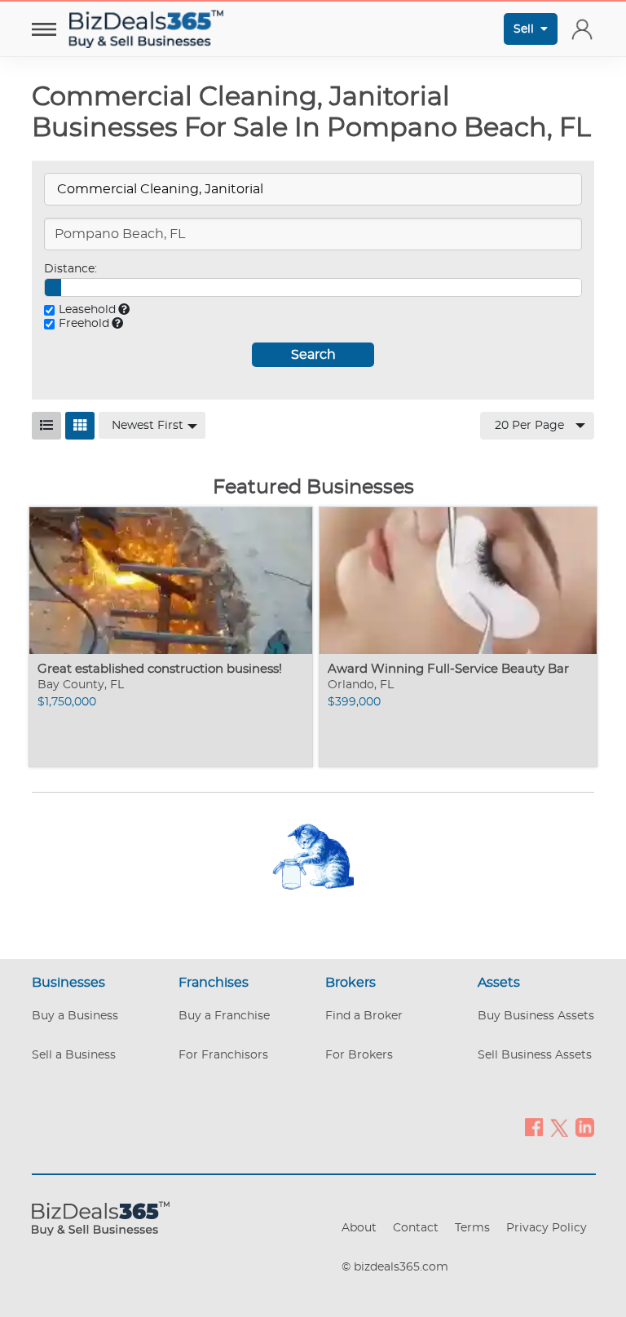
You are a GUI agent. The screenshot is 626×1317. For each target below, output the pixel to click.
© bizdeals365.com (395, 1267)
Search (313, 354)
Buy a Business (75, 1016)
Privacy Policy (546, 1228)
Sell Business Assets (535, 1055)
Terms (472, 1228)
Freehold (84, 323)
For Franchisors (223, 1055)
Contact (416, 1228)
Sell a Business (74, 1055)
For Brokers (359, 1055)
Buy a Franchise (224, 1016)
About (359, 1228)
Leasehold (87, 310)
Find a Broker (364, 1016)
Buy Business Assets (536, 1016)
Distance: (70, 269)
